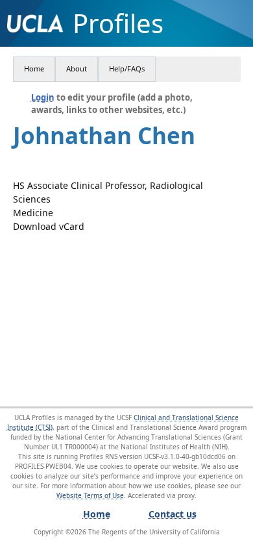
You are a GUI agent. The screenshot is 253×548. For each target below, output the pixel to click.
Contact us (173, 514)
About (76, 68)
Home (34, 68)
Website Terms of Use (90, 495)
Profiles (118, 23)
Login (42, 97)
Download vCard (48, 226)
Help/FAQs (127, 68)
